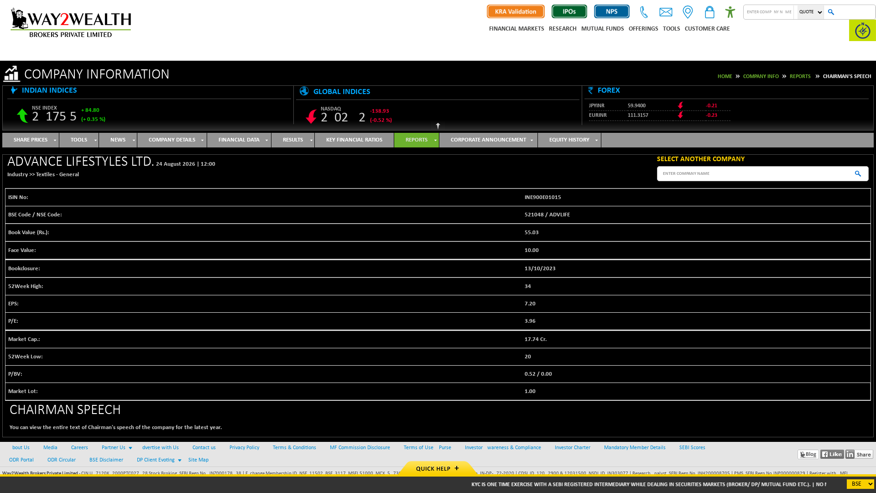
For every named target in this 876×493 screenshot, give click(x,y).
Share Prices (30, 140)
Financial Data (239, 140)
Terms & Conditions (294, 448)
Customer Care (707, 29)
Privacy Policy (244, 448)
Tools (671, 29)
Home (725, 76)
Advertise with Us (159, 448)
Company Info (761, 76)
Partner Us (113, 448)
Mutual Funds (602, 29)
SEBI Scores (692, 448)
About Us (19, 448)
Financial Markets (516, 29)
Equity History (569, 140)
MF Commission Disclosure (360, 448)
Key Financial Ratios (354, 140)
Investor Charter (572, 448)
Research (563, 29)
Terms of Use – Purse (427, 448)
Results (293, 140)
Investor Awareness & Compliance (503, 448)
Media (50, 448)
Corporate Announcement (488, 140)
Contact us (204, 448)
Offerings (643, 29)
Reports (800, 76)
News (117, 140)
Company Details (172, 140)
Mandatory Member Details (635, 448)
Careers (79, 448)
